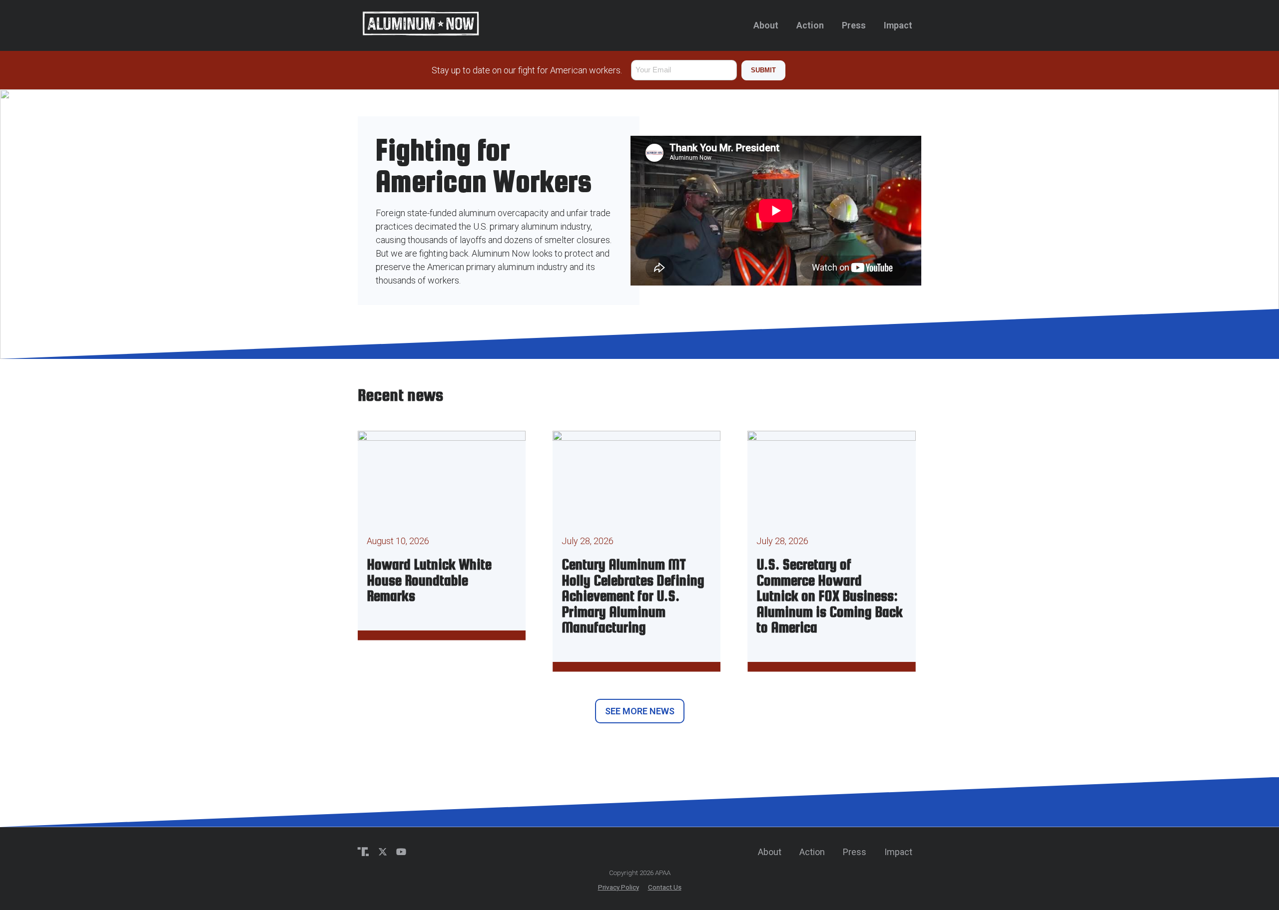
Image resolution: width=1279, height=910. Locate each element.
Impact (898, 25)
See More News (639, 711)
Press (854, 25)
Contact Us (664, 887)
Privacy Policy (618, 887)
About (765, 25)
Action (810, 25)
